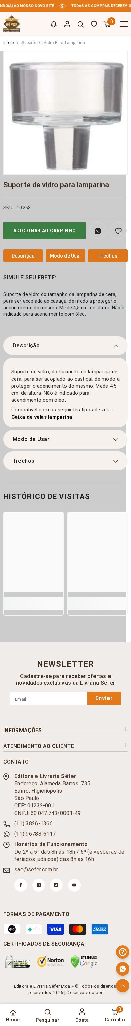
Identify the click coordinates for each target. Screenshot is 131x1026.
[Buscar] (80, 24)
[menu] (124, 24)
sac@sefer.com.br (36, 869)
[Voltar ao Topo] (122, 985)
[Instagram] (38, 885)
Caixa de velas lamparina (41, 417)
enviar (104, 698)
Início (8, 42)
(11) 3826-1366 (33, 823)
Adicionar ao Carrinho (44, 230)
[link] (33, 600)
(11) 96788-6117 (35, 834)
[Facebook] (20, 885)
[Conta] (67, 24)
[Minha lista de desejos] (94, 24)
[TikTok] (56, 885)
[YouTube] (74, 885)
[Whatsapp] (122, 969)
